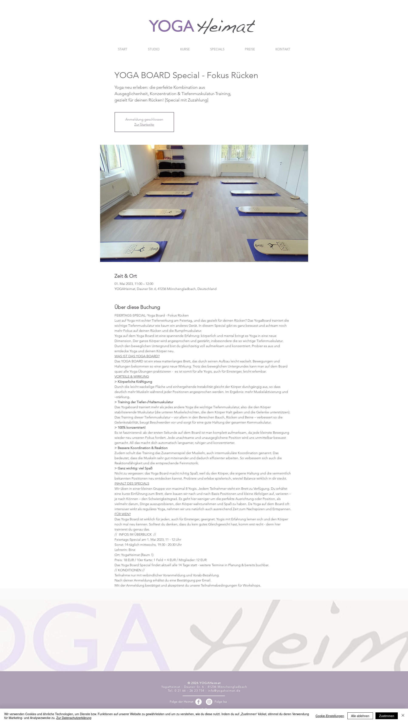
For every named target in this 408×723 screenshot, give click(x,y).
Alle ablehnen (360, 716)
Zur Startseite (144, 124)
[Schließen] (402, 716)
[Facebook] (198, 702)
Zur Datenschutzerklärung (73, 718)
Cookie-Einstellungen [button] (330, 716)
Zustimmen (386, 716)
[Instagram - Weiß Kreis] (209, 702)
